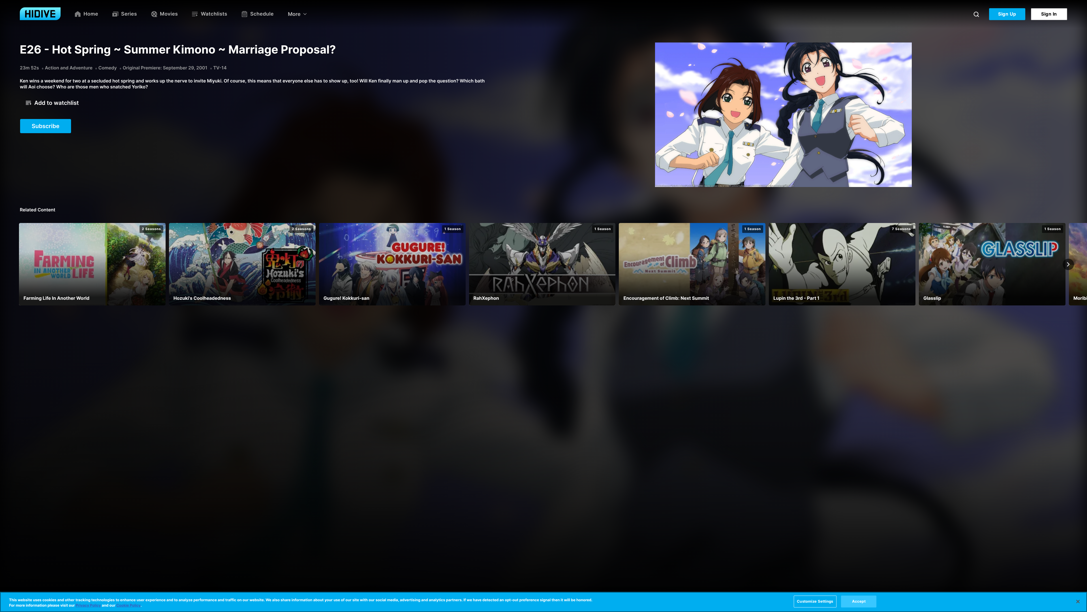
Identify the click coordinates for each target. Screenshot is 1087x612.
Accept (859, 601)
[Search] (976, 14)
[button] (52, 103)
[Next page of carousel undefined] (1068, 264)
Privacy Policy (88, 606)
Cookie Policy (128, 606)
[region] (543, 602)
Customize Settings (815, 601)
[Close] (1078, 601)
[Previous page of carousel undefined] (18, 264)
